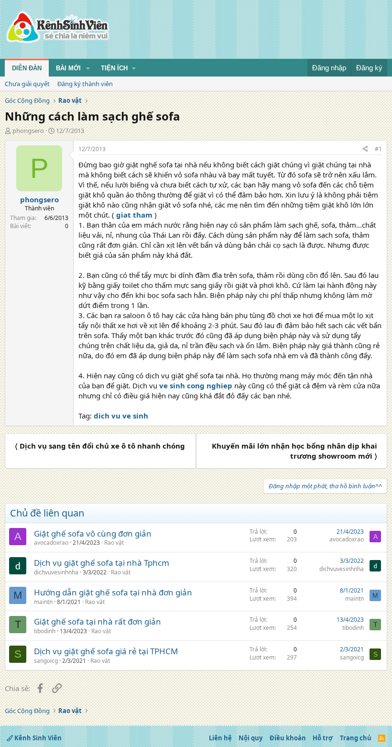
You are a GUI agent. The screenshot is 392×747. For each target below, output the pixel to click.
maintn (43, 602)
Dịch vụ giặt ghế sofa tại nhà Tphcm (101, 562)
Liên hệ (220, 738)
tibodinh (44, 631)
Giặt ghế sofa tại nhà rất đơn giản (97, 621)
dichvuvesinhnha (56, 572)
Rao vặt (114, 542)
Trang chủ (355, 738)
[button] (88, 68)
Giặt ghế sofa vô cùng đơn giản (93, 533)
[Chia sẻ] (365, 149)
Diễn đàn (27, 68)
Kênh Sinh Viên (37, 738)
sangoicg (46, 661)
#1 (378, 149)
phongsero (28, 130)
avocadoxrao (51, 542)
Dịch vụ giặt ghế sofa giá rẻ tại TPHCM (106, 651)
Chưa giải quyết (27, 83)
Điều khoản (288, 738)
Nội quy (250, 738)
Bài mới (68, 68)
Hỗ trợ (323, 738)
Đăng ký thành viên (85, 83)
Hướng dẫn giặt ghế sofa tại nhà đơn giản (113, 592)
